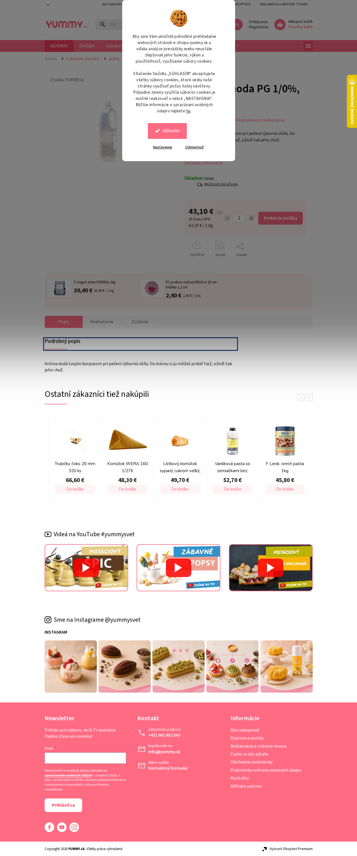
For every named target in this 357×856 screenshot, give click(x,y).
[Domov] (53, 58)
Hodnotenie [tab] (101, 322)
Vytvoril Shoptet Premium (291, 849)
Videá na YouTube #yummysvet (94, 534)
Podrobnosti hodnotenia (260, 120)
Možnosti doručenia (221, 184)
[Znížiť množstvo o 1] (227, 218)
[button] (75, 489)
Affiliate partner (246, 786)
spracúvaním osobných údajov (68, 775)
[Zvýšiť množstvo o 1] (251, 218)
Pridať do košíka (280, 218)
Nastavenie (162, 147)
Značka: (67, 80)
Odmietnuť (194, 147)
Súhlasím (171, 131)
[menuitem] (59, 46)
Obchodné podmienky (252, 762)
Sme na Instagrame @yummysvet (97, 619)
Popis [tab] (63, 322)
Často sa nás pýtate (249, 754)
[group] (73, 460)
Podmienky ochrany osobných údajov (266, 770)
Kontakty (240, 778)
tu (188, 111)
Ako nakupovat (114, 4)
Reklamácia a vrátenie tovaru (284, 4)
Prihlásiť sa (63, 805)
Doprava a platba (247, 738)
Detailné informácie (203, 163)
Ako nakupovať (245, 730)
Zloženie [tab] (139, 322)
